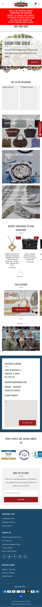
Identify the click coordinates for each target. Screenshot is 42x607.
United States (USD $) (19, 587)
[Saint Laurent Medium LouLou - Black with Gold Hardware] (30, 244)
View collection (21, 310)
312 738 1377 (7, 541)
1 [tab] (18, 70)
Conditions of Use (8, 518)
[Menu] (3, 4)
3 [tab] (23, 70)
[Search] (39, 4)
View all (20, 276)
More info (34, 62)
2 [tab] (21, 70)
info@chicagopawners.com (16, 382)
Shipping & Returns (8, 522)
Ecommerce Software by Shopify (21, 601)
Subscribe (21, 499)
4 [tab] (25, 70)
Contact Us (40, 128)
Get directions (27, 423)
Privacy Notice (7, 526)
